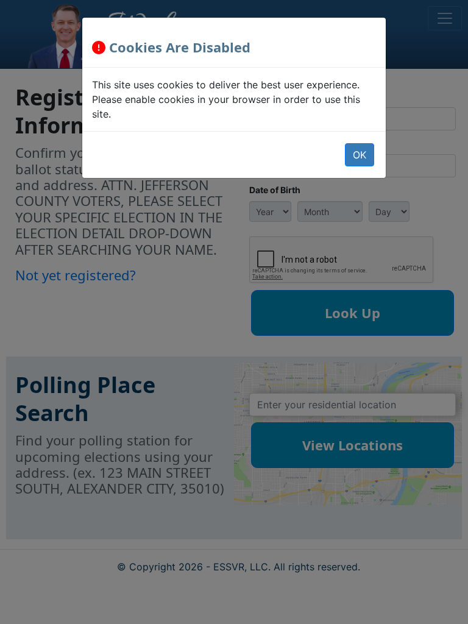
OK (359, 155)
